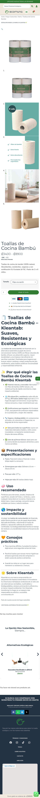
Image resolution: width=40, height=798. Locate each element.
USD (7, 257)
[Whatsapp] (29, 742)
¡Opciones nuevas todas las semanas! (20, 1)
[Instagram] (17, 742)
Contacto (20, 756)
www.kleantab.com (7, 594)
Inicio (2, 17)
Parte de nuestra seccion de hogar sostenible (15, 600)
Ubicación (20, 760)
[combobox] (16, 6)
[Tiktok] (23, 742)
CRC (3, 257)
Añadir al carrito (23, 292)
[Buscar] (32, 6)
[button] (26, 11)
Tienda (20, 747)
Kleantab (22, 22)
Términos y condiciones (20, 738)
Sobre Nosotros (20, 751)
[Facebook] (11, 742)
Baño (20, 17)
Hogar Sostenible (11, 17)
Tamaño (6, 281)
